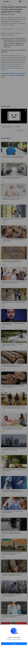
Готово (14, 643)
